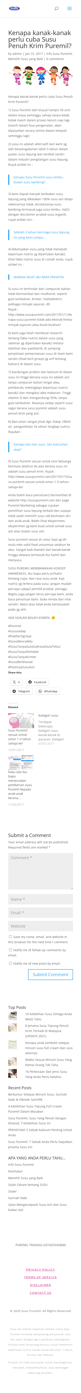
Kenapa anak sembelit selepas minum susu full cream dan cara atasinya (49, 1048)
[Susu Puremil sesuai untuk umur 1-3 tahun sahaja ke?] (21, 720)
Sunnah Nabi (17, 1198)
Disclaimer (40, 1285)
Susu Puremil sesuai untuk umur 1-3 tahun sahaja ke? (19, 736)
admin (17, 54)
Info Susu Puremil (59, 54)
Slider (12, 1191)
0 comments (55, 59)
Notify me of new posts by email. (37, 963)
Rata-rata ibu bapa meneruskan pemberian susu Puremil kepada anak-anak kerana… (20, 785)
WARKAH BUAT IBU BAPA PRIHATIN (39, 277)
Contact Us (40, 1292)
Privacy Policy (40, 1269)
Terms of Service (40, 1277)
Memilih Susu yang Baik (25, 59)
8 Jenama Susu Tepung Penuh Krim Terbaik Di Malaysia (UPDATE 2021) (47, 1031)
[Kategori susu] (53, 729)
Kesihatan (15, 1171)
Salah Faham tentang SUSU (28, 1185)
